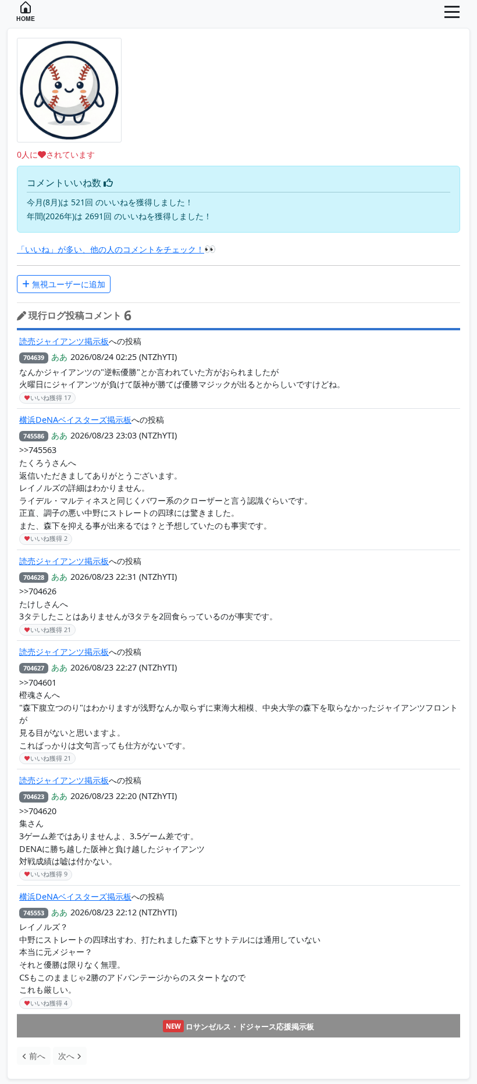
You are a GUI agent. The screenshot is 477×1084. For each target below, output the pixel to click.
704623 (33, 796)
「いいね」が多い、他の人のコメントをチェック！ (110, 249)
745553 (33, 912)
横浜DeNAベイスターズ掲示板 (75, 419)
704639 (33, 357)
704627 (33, 668)
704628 (33, 577)
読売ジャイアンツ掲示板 (64, 341)
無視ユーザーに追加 (67, 284)
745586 (33, 436)
